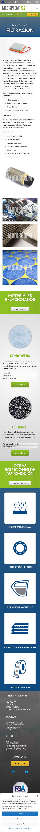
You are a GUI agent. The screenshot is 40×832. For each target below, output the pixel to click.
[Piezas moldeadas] (20, 508)
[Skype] (26, 771)
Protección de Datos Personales (16, 748)
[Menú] (37, 8)
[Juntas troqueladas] (20, 548)
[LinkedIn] (13, 771)
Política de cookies (14, 828)
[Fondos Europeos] (10, 2)
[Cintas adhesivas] (20, 668)
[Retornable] (20, 628)
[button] (37, 796)
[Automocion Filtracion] (20, 178)
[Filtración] (20, 209)
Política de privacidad (24, 828)
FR (34, 2)
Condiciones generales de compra (16, 747)
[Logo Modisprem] (14, 8)
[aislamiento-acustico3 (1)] (20, 588)
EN (31, 2)
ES (28, 2)
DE (37, 2)
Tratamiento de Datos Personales (16, 750)
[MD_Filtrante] (20, 407)
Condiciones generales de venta (16, 745)
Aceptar (20, 813)
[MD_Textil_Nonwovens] (20, 336)
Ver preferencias (20, 824)
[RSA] (20, 789)
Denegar (20, 819)
